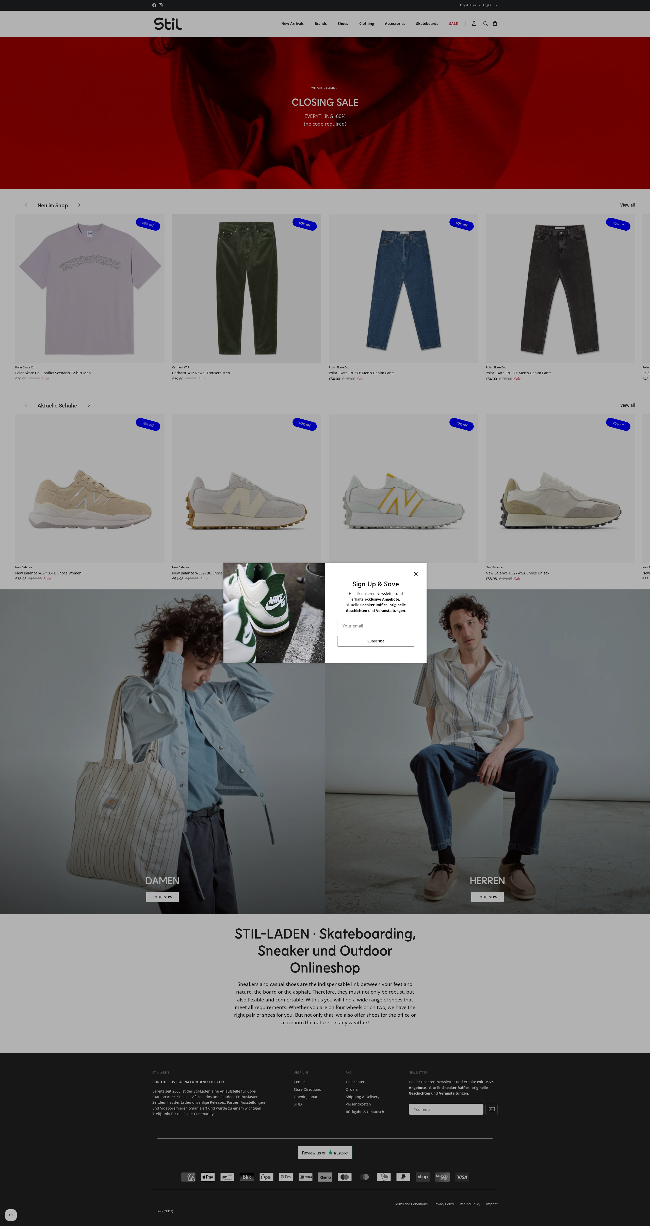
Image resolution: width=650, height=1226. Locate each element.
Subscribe (375, 641)
